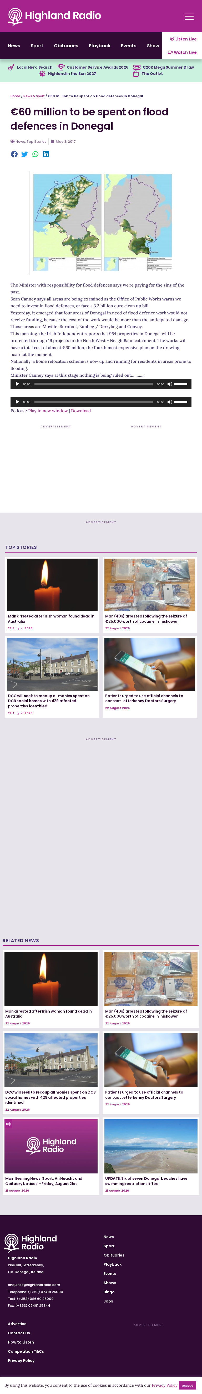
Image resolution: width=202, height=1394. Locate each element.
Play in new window (48, 410)
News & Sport (34, 96)
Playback (99, 45)
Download (81, 410)
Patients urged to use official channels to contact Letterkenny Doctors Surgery (144, 698)
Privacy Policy (21, 1360)
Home (15, 96)
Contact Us (19, 1333)
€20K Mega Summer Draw (168, 67)
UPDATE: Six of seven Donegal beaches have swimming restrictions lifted (146, 1181)
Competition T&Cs (26, 1351)
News (14, 45)
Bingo (109, 1292)
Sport (37, 45)
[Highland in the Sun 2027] (42, 74)
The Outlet (152, 73)
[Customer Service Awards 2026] (61, 67)
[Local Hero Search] (11, 67)
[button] (14, 154)
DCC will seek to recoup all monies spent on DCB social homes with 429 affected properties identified (48, 701)
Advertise (17, 1323)
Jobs (108, 1301)
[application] (101, 384)
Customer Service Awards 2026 (97, 67)
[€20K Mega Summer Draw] (137, 67)
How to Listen (21, 1342)
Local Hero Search (35, 67)
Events (129, 45)
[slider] (181, 383)
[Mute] (170, 384)
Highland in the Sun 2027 (72, 73)
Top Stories (36, 141)
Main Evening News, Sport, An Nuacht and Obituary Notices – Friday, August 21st (43, 1181)
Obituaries (66, 45)
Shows (154, 45)
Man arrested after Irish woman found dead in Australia (51, 619)
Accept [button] (187, 1385)
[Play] (17, 384)
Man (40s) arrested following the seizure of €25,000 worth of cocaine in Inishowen (146, 619)
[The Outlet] (136, 74)
